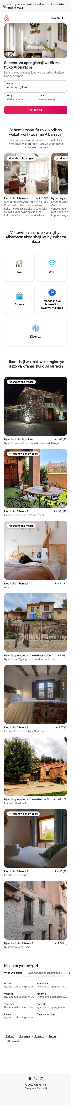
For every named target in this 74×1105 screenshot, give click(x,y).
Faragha (29, 1088)
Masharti (42, 1088)
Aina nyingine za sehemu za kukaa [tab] (47, 972)
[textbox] (20, 99)
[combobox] (36, 87)
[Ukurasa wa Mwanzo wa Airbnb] (6, 18)
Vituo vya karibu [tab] (13, 972)
